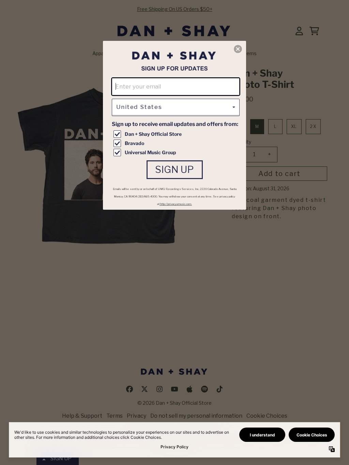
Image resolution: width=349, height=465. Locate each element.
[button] (238, 49)
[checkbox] (176, 134)
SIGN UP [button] (174, 169)
